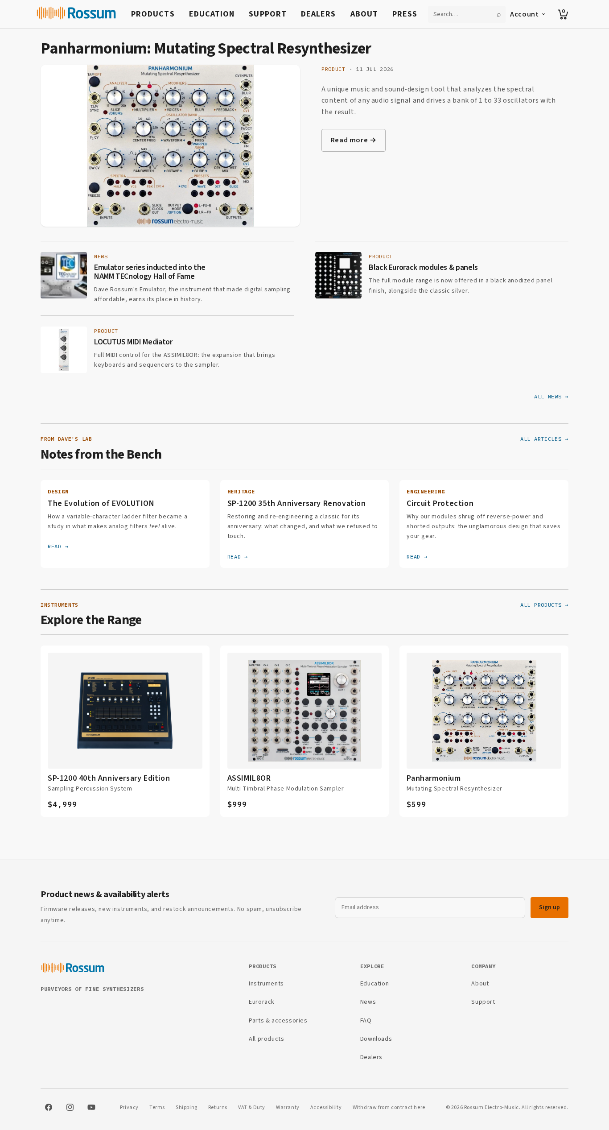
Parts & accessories (278, 1020)
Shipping (187, 1107)
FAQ (366, 1020)
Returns (217, 1107)
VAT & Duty (251, 1107)
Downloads (376, 1039)
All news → (551, 396)
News (368, 1002)
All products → (544, 604)
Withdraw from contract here (389, 1107)
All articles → (544, 438)
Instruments (266, 983)
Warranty (288, 1107)
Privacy (129, 1107)
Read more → (354, 140)
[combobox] (461, 14)
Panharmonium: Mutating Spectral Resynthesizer (206, 48)
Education (212, 14)
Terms (157, 1107)
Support (268, 14)
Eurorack (262, 1002)
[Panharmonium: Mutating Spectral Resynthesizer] (170, 146)
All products (266, 1039)
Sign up (549, 907)
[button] (563, 14)
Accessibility (326, 1107)
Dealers (318, 14)
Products (153, 14)
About (364, 14)
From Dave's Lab (66, 438)
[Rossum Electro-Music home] (76, 14)
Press (404, 14)
